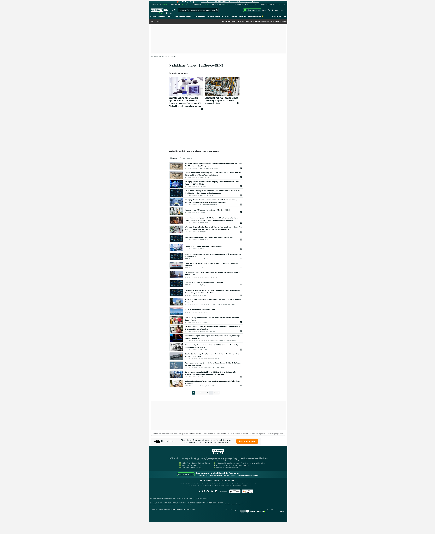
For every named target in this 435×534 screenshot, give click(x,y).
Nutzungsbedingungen (240, 486)
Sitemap (224, 480)
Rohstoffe (219, 16)
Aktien (153, 16)
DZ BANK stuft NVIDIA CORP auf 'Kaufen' (200, 310)
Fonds (188, 16)
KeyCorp (202, 285)
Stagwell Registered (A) (207, 331)
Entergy (202, 212)
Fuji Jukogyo (203, 349)
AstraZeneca (215, 358)
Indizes (182, 16)
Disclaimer (200, 486)
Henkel (202, 248)
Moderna (202, 268)
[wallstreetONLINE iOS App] (234, 493)
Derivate (210, 16)
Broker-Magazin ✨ (255, 16)
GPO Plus (203, 295)
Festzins (242, 16)
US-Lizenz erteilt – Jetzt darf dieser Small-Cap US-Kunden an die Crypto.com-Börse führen (229, 21)
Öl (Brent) (214, 277)
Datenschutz (209, 486)
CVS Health (203, 322)
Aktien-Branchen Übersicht (209, 480)
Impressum (192, 486)
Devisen (234, 16)
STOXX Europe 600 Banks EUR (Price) (222, 304)
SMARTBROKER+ (244, 465)
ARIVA (203, 498)
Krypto (227, 16)
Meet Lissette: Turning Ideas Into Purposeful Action (204, 246)
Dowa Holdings (204, 177)
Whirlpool (203, 231)
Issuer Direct (204, 222)
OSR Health (203, 186)
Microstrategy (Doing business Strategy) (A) (224, 340)
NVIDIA (206, 312)
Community (161, 16)
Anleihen (201, 16)
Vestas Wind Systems (218, 367)
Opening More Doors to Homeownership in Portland (204, 282)
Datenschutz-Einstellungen (223, 486)
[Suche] (217, 10)
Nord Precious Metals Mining (209, 168)
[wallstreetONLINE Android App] (247, 493)
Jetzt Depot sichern (186, 474)
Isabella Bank (204, 239)
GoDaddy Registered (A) (207, 386)
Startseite (154, 56)
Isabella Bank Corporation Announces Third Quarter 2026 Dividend (209, 237)
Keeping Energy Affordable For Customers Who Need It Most (207, 210)
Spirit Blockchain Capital (208, 195)
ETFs (195, 16)
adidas (202, 377)
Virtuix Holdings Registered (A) (209, 204)
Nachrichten (173, 16)
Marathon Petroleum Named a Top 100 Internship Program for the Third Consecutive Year (221, 100)
